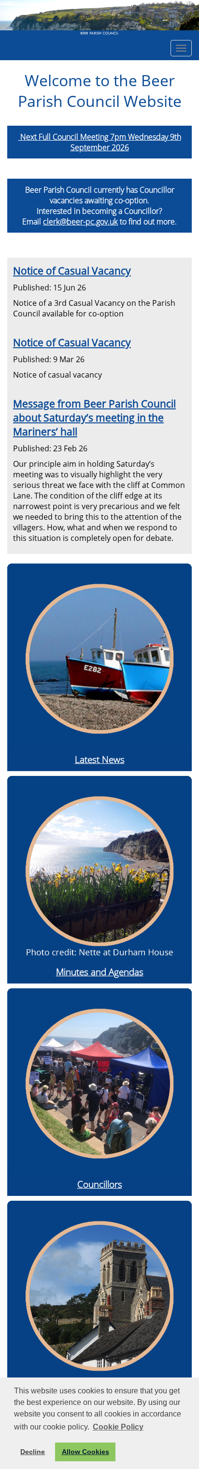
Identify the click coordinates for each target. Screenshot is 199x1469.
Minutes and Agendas (99, 972)
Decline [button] (32, 1452)
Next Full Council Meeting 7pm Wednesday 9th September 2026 (99, 142)
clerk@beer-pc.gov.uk (80, 221)
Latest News (100, 759)
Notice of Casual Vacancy (72, 270)
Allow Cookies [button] (85, 1452)
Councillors (99, 1184)
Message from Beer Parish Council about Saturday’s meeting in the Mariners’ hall (94, 417)
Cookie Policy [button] (118, 1427)
